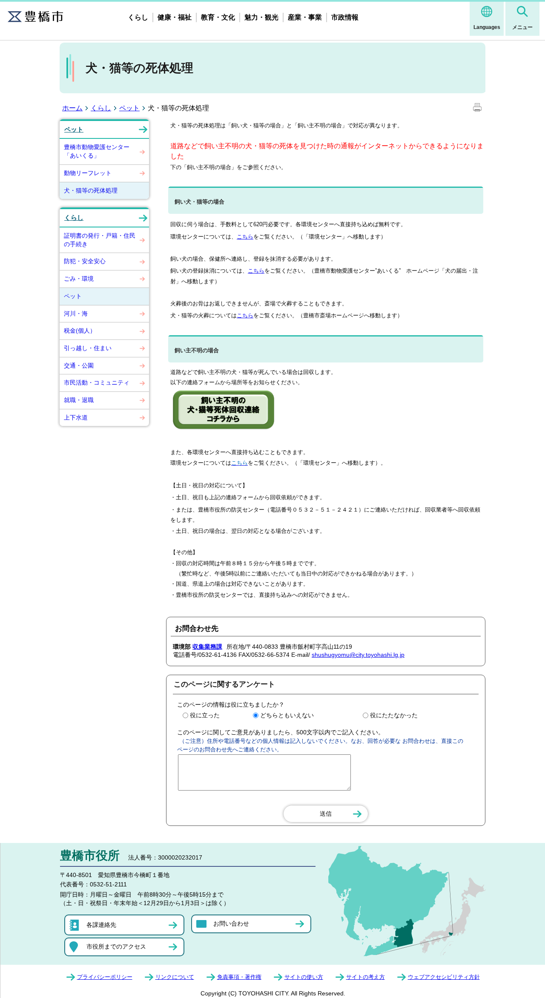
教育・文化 (218, 17)
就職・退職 (79, 400)
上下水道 (76, 417)
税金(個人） (80, 330)
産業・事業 (305, 17)
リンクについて (174, 977)
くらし (138, 17)
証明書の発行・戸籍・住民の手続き (99, 239)
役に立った (205, 715)
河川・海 (76, 313)
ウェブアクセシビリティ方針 (444, 977)
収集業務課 (207, 646)
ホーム (72, 108)
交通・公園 (79, 365)
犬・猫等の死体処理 (91, 190)
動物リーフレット (88, 173)
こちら (245, 236)
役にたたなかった (394, 715)
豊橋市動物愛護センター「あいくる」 (96, 151)
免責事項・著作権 (239, 977)
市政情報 (345, 17)
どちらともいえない (287, 715)
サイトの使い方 (303, 977)
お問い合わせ (231, 923)
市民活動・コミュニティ (96, 382)
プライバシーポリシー (104, 977)
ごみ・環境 (79, 278)
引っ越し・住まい (88, 348)
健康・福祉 (175, 17)
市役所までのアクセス (116, 946)
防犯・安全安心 (85, 261)
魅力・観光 (261, 17)
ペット (129, 108)
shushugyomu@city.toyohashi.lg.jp (358, 654)
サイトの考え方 (365, 977)
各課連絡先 (101, 924)
